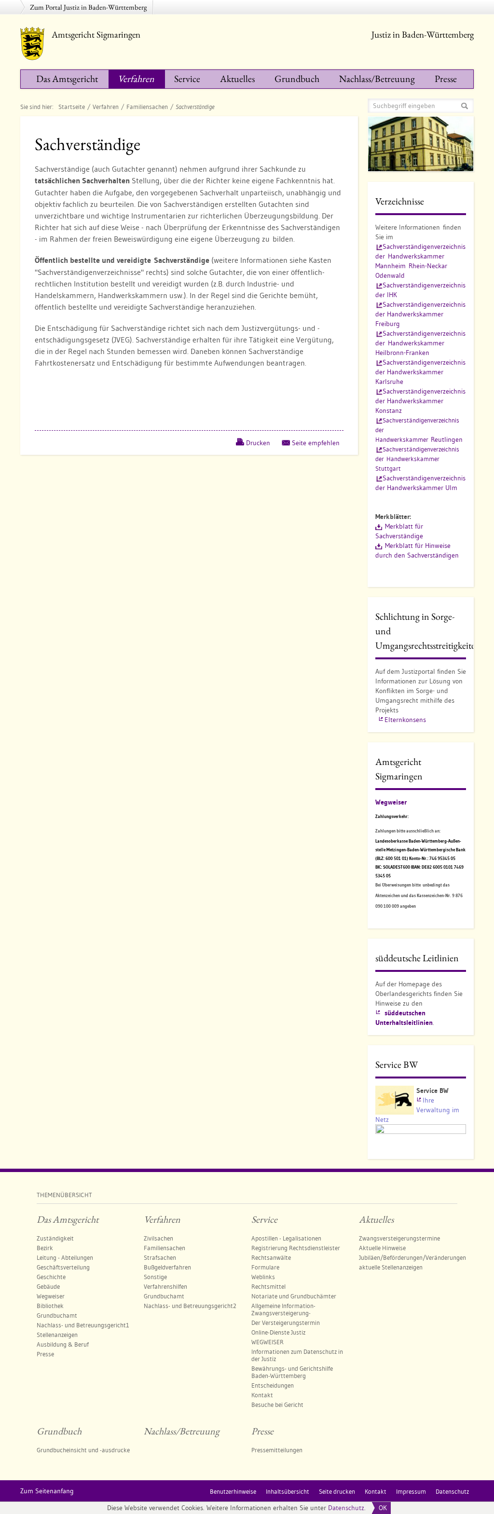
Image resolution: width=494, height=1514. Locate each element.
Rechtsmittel (268, 1286)
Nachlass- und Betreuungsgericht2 (190, 1305)
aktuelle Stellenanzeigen (391, 1267)
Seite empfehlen (316, 442)
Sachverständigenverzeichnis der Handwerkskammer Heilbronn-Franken (420, 343)
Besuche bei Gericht (277, 1404)
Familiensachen (147, 106)
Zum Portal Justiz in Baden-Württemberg (88, 7)
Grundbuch (296, 78)
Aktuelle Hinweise (382, 1248)
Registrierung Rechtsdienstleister (295, 1248)
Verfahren (136, 78)
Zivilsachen (158, 1238)
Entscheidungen (272, 1385)
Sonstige (155, 1277)
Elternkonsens (405, 719)
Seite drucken (337, 1491)
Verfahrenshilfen (165, 1286)
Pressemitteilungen (276, 1450)
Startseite (71, 106)
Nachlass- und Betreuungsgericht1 (83, 1325)
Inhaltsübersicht (287, 1491)
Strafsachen (160, 1257)
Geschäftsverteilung (63, 1267)
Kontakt (262, 1395)
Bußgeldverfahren (167, 1267)
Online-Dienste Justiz (278, 1332)
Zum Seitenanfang (47, 1491)
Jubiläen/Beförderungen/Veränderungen (412, 1257)
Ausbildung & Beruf (63, 1344)
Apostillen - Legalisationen (286, 1238)
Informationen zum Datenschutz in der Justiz (297, 1355)
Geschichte (51, 1277)
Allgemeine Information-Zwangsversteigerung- (283, 1309)
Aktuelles (237, 78)
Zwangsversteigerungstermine (399, 1238)
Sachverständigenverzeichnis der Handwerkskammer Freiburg (420, 314)
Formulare (265, 1267)
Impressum (411, 1491)
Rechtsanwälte (271, 1257)
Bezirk (45, 1248)
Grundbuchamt (57, 1315)
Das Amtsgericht (67, 78)
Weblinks (263, 1277)
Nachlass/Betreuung (377, 78)
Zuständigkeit (55, 1238)
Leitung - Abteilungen (65, 1257)
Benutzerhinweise (233, 1491)
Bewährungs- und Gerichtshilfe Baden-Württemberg (292, 1371)
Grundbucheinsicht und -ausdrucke (83, 1450)
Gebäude (48, 1286)
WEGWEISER (267, 1342)
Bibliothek (50, 1305)
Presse (446, 78)
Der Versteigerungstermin (285, 1322)
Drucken (258, 442)
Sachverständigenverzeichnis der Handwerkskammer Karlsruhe (420, 372)
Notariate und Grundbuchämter (293, 1296)
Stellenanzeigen (57, 1334)
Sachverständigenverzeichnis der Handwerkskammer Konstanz (420, 401)
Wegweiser (391, 802)
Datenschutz (346, 1507)
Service (187, 78)
